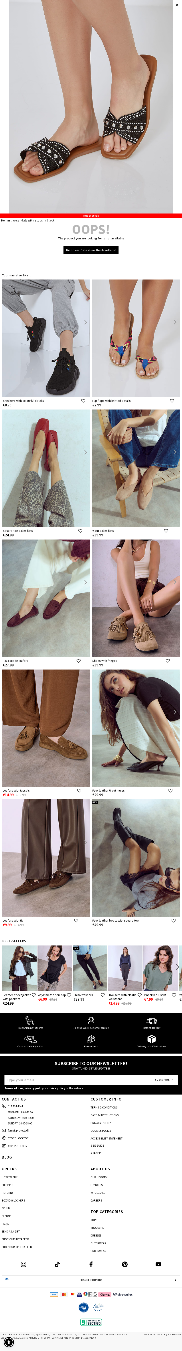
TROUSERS (97, 1228)
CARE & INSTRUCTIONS (105, 1115)
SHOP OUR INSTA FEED (15, 1239)
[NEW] (136, 916)
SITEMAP (96, 1153)
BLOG (7, 1157)
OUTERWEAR (98, 1243)
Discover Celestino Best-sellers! (91, 250)
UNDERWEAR (98, 1251)
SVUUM (6, 1208)
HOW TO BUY (10, 1177)
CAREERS (96, 1200)
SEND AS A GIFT (11, 1231)
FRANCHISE (97, 1185)
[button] (8, 1342)
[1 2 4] (91, 109)
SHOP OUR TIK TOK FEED (17, 1247)
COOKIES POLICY (101, 1131)
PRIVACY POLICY (101, 1123)
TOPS (94, 1220)
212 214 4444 (15, 1106)
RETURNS (7, 1193)
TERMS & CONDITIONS (104, 1107)
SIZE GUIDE (97, 1145)
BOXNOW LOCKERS (13, 1200)
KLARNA (6, 1216)
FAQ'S (5, 1224)
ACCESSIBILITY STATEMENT (107, 1138)
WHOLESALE (98, 1193)
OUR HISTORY (99, 1177)
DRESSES (96, 1235)
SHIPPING (7, 1185)
